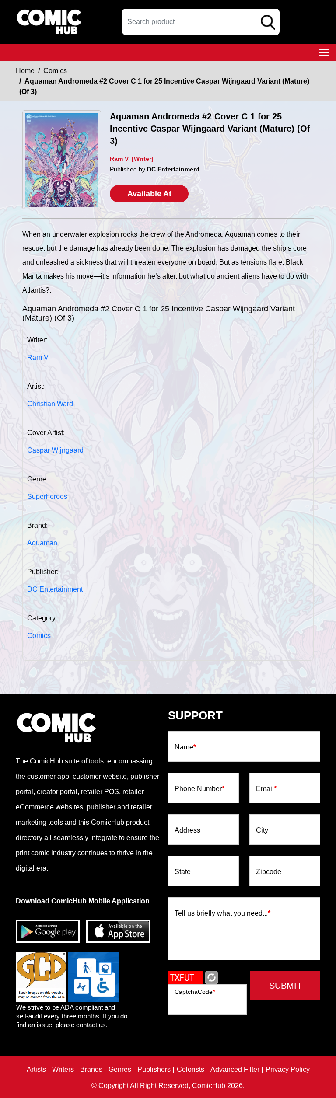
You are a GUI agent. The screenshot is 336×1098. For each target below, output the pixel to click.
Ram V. (38, 357)
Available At (149, 193)
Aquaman (42, 543)
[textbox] (201, 22)
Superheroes (47, 496)
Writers (63, 1069)
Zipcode (268, 872)
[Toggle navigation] (324, 52)
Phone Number (199, 789)
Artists (36, 1069)
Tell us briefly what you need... (222, 913)
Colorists (190, 1069)
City (262, 830)
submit (285, 985)
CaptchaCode (195, 992)
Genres (119, 1069)
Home (25, 70)
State (183, 872)
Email (266, 789)
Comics (55, 70)
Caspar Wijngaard (55, 450)
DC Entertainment (55, 589)
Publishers (154, 1069)
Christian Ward (50, 404)
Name (185, 747)
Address (187, 830)
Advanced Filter (234, 1069)
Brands (91, 1069)
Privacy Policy (288, 1069)
